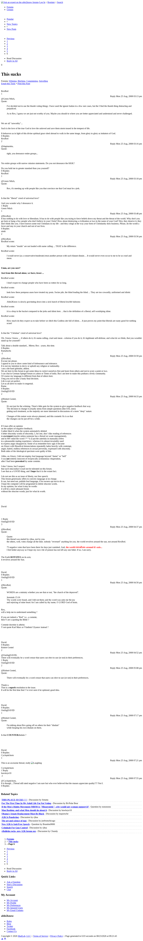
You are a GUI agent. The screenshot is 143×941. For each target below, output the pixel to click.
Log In (42, 2)
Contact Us (12, 931)
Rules (9, 921)
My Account (12, 900)
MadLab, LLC (24, 936)
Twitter (10, 926)
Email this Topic (8, 83)
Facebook (11, 929)
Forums (10, 7)
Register (51, 2)
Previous (10, 38)
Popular (10, 19)
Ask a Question (13, 882)
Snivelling (43, 81)
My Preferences (14, 905)
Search (60, 2)
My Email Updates (15, 910)
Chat (9, 889)
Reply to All (12, 61)
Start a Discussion (14, 884)
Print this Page (23, 83)
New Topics (12, 24)
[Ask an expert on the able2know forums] (20, 2)
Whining (13, 81)
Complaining (32, 81)
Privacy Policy (56, 936)
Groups (10, 9)
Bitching (21, 81)
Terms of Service (40, 936)
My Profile (11, 903)
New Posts (11, 29)
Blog (9, 924)
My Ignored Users (15, 908)
